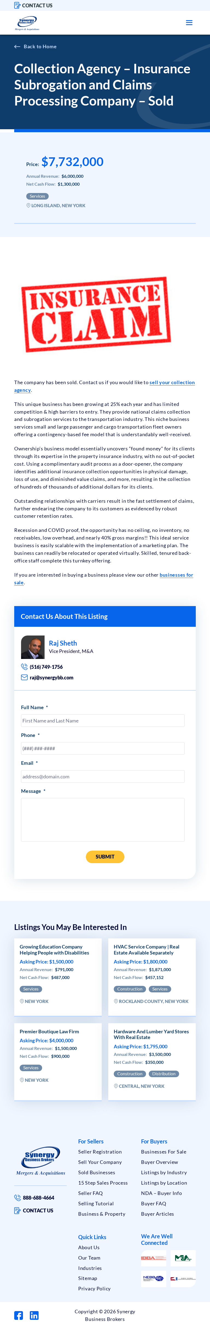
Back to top (182, 1319)
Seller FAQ (90, 1193)
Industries (90, 1268)
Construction (129, 988)
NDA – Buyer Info (161, 1193)
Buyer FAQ (153, 1203)
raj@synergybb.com (52, 677)
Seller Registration (100, 1152)
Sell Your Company (100, 1162)
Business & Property (102, 1214)
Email (29, 763)
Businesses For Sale (163, 1152)
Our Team (89, 1258)
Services (37, 195)
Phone (30, 735)
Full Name (34, 707)
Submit (105, 857)
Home (50, 46)
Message (33, 791)
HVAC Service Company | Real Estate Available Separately (146, 950)
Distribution (164, 1073)
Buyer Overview (159, 1162)
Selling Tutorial (96, 1203)
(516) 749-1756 (46, 667)
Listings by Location (164, 1183)
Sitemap (87, 1278)
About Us (89, 1247)
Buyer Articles (157, 1214)
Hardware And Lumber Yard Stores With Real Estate (151, 1034)
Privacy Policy (94, 1288)
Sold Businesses (96, 1172)
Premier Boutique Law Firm (49, 1031)
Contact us (37, 5)
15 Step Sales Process (103, 1183)
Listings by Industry (164, 1172)
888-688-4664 (38, 1198)
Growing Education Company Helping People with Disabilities (54, 950)
